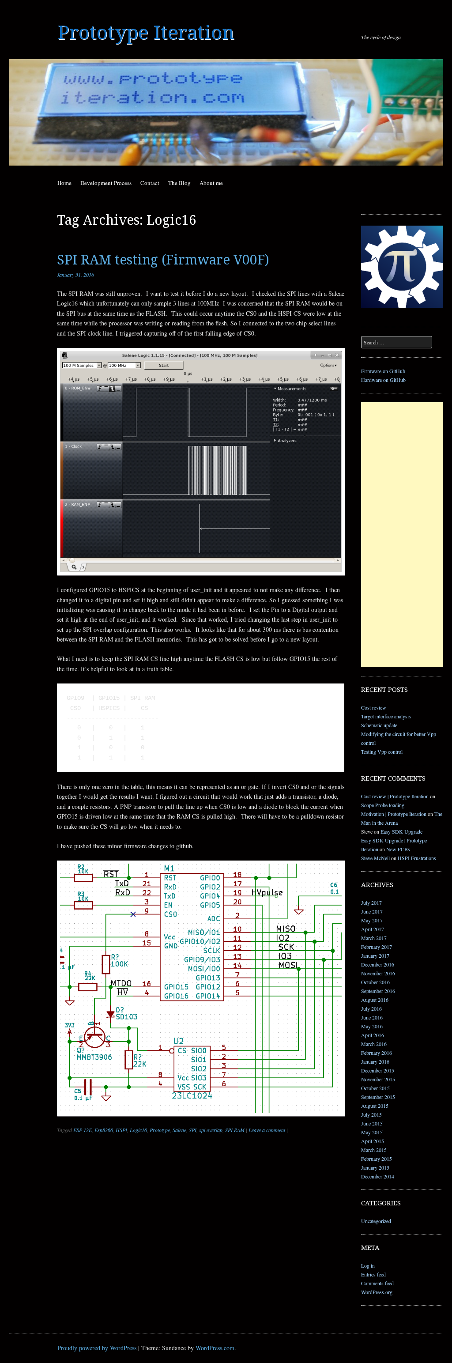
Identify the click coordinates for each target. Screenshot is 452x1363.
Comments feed (377, 1283)
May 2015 (372, 1132)
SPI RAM (235, 1129)
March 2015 (374, 1149)
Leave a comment (267, 1129)
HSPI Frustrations (417, 857)
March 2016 (374, 1043)
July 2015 (371, 1114)
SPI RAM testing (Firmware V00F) (163, 260)
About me (211, 183)
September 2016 (378, 990)
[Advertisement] (402, 534)
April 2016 (372, 1034)
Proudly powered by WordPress (96, 1348)
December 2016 (377, 964)
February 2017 (376, 946)
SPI (192, 1129)
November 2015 (378, 1079)
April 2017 (372, 929)
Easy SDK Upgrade (401, 831)
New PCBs (398, 849)
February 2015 (376, 1158)
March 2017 (374, 937)
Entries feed (373, 1274)
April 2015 (372, 1140)
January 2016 (375, 1061)
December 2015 (377, 1070)
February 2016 (376, 1052)
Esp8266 (103, 1129)
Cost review (373, 707)
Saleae (179, 1129)
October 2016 (375, 981)
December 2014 (377, 1176)
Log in (368, 1265)
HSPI (121, 1129)
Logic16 (138, 1129)
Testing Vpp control (382, 751)
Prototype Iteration (145, 32)
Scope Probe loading (382, 804)
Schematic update (379, 725)
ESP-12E (82, 1129)
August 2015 (374, 1105)
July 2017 (371, 902)
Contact (149, 183)
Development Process (106, 183)
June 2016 (372, 1017)
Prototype (160, 1129)
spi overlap (210, 1129)
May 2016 (372, 1026)
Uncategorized (376, 1220)
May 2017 (372, 920)
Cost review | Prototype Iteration (395, 796)
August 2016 (374, 999)
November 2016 (378, 973)
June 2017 (372, 911)
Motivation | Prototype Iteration (393, 813)
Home (64, 183)
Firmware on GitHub (383, 370)
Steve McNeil (375, 857)
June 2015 (372, 1123)
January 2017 (375, 955)
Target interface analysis (386, 716)
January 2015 (375, 1167)
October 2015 (375, 1087)
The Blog (179, 183)
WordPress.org (376, 1291)
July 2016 (371, 1008)
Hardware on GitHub (383, 379)
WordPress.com (215, 1348)
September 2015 (378, 1096)
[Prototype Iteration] (226, 112)
